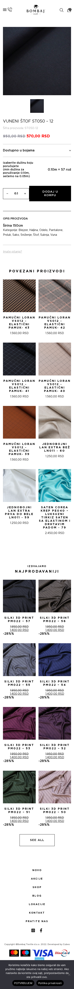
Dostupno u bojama (19, 150)
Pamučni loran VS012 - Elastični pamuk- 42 (55, 322)
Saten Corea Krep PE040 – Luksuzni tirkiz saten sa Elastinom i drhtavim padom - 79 (55, 517)
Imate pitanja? (12, 251)
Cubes (66, 944)
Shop (37, 887)
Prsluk (7, 235)
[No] (69, 975)
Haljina (33, 230)
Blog (37, 896)
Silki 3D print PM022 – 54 (55, 683)
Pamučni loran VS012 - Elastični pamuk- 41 (19, 386)
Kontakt (37, 913)
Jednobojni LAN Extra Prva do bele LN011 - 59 (19, 512)
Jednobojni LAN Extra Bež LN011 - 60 (54, 447)
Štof (36, 235)
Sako (15, 235)
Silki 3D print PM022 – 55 (19, 683)
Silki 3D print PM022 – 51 (19, 811)
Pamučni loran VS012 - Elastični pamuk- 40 (55, 386)
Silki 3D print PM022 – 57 (19, 620)
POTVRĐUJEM (23, 983)
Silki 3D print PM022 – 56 (55, 620)
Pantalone (56, 230)
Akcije (37, 879)
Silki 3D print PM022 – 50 (55, 811)
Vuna (53, 235)
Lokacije (37, 904)
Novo (37, 870)
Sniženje (26, 235)
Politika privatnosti (50, 983)
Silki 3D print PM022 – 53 (19, 747)
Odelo (43, 230)
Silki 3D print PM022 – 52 (55, 747)
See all (37, 840)
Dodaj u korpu (50, 193)
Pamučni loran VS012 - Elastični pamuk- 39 (19, 449)
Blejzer (23, 230)
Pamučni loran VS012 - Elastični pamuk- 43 (19, 322)
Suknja (44, 235)
